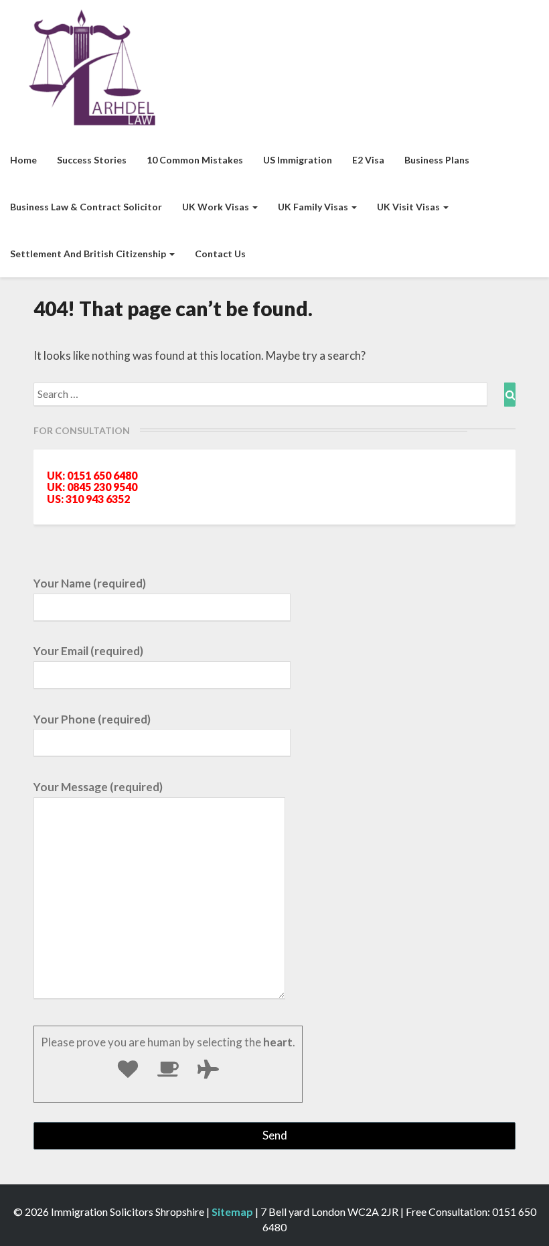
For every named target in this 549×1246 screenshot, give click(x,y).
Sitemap (232, 1211)
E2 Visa (368, 159)
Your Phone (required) (92, 719)
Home (23, 159)
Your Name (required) (89, 583)
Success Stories (92, 159)
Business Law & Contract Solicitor (86, 206)
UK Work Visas (216, 206)
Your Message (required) (98, 787)
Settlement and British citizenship (89, 253)
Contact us (220, 253)
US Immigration (297, 159)
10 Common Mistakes (195, 159)
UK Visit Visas (409, 206)
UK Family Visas (314, 206)
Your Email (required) (88, 651)
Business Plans (436, 159)
